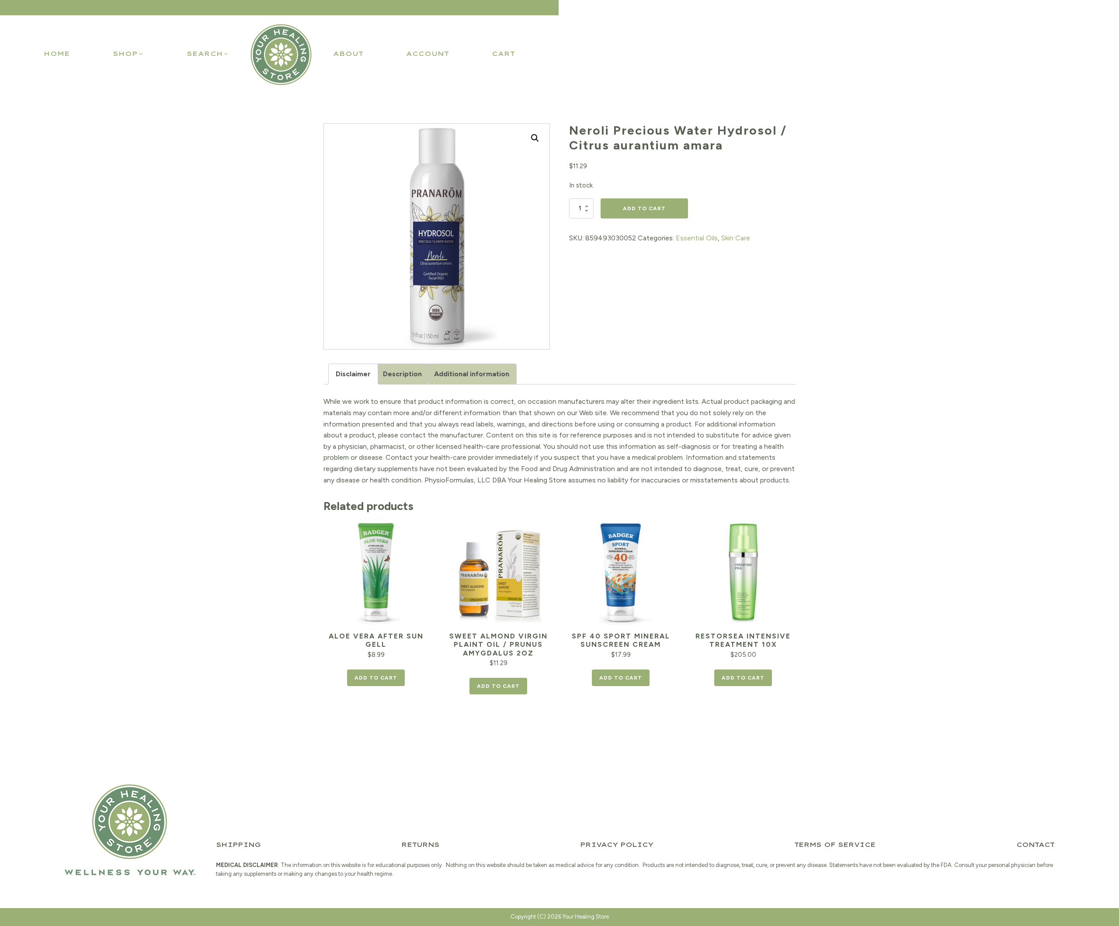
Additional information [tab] (471, 374)
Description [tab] (402, 374)
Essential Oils (697, 238)
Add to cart (644, 208)
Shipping (238, 845)
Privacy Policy (616, 845)
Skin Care (735, 238)
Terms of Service (835, 845)
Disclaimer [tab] (353, 374)
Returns (420, 845)
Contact (1035, 845)
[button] (128, 54)
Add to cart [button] (375, 678)
